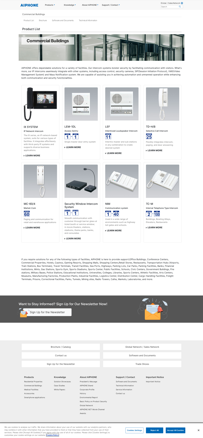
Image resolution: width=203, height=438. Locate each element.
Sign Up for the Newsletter (47, 312)
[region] (101, 430)
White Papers (59, 390)
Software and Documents (63, 20)
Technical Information (88, 20)
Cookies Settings (134, 430)
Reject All (155, 430)
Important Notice (155, 377)
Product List (29, 20)
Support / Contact (125, 377)
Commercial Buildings (33, 14)
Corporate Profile (87, 390)
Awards (83, 413)
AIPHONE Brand (86, 386)
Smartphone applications (34, 397)
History (83, 393)
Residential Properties (33, 382)
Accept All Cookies (175, 430)
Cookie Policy (52, 435)
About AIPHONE (88, 377)
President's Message (88, 382)
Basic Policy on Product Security (93, 401)
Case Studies (59, 386)
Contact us (120, 393)
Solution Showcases (62, 382)
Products (29, 377)
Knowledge (60, 377)
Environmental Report (89, 397)
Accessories (29, 393)
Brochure (43, 20)
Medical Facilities (31, 390)
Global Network (86, 405)
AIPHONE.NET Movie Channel (92, 409)
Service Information (124, 390)
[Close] (199, 430)
